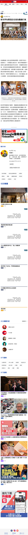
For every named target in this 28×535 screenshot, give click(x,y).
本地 (2, 418)
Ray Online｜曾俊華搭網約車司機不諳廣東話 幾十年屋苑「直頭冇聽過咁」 (14, 415)
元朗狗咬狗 (4, 362)
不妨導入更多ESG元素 (6, 204)
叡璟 (21, 365)
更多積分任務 (21, 522)
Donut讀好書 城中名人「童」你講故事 (10, 245)
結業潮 (17, 362)
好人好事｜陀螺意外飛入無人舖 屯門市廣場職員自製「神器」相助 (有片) (13, 481)
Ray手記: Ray (12, 150)
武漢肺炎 (9, 179)
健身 (9, 368)
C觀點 (16, 365)
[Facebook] (12, 531)
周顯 (18, 368)
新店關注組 (4, 365)
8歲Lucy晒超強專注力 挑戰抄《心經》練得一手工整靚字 (14, 458)
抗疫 (15, 179)
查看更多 (24, 321)
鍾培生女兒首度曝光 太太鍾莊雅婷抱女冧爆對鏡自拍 (14, 437)
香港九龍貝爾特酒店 (13, 173)
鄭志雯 (20, 176)
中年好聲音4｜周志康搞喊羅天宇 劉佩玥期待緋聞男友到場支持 (13, 393)
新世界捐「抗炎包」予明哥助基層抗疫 (10, 266)
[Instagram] (14, 531)
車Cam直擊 (11, 362)
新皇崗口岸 (23, 362)
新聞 (2, 13)
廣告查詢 (6, 533)
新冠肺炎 (3, 179)
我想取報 (14, 533)
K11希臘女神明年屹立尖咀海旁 (8, 288)
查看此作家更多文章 (15, 167)
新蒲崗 (20, 173)
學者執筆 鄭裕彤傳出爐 (6, 225)
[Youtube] (17, 531)
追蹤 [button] (11, 164)
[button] (1, 1)
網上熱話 (10, 365)
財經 (2, 206)
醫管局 (3, 176)
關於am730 (22, 533)
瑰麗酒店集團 (14, 176)
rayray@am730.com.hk (15, 161)
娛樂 (2, 396)
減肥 (13, 368)
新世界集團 (4, 173)
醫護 (8, 176)
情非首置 (3, 308)
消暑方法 (3, 368)
